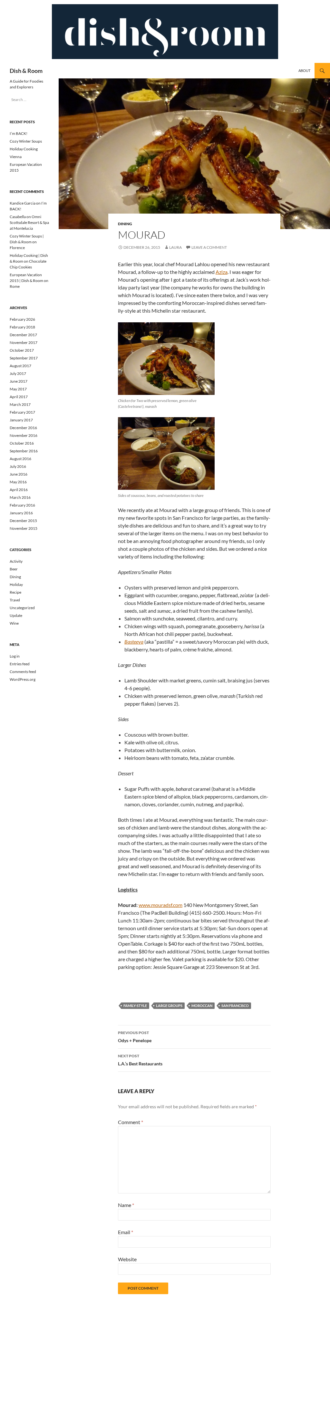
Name (126, 1205)
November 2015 (23, 528)
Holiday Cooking (24, 148)
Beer (14, 569)
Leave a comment (209, 247)
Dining (125, 223)
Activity (16, 561)
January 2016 (21, 512)
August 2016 (20, 458)
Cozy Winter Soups (26, 141)
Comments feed (23, 671)
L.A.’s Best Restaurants (140, 1059)
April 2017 (19, 396)
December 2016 (23, 427)
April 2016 (19, 489)
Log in (15, 656)
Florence (17, 247)
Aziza (222, 272)
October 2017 (22, 350)
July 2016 (18, 466)
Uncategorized (22, 607)
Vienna (16, 156)
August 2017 (20, 365)
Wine (14, 623)
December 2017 (23, 334)
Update (16, 615)
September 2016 (24, 450)
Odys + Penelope (134, 1036)
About (304, 70)
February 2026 (22, 319)
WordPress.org (22, 679)
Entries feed (20, 663)
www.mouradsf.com (160, 905)
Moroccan (201, 1005)
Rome (15, 286)
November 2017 (23, 342)
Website (127, 1259)
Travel (15, 600)
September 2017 (24, 358)
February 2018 (22, 327)
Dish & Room (26, 70)
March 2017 (20, 404)
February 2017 (22, 412)
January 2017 (21, 420)
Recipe (15, 592)
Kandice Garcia (22, 203)
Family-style (135, 1005)
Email (125, 1232)
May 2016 (18, 481)
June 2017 (18, 381)
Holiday (16, 584)
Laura (175, 247)
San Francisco (235, 1005)
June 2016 (18, 474)
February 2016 (22, 505)
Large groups (169, 1005)
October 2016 (22, 443)
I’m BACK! (18, 133)
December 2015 (23, 520)
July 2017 (18, 373)
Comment (130, 1122)
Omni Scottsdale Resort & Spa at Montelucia (29, 222)
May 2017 (18, 389)
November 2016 (23, 435)
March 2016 (20, 497)
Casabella (18, 216)
